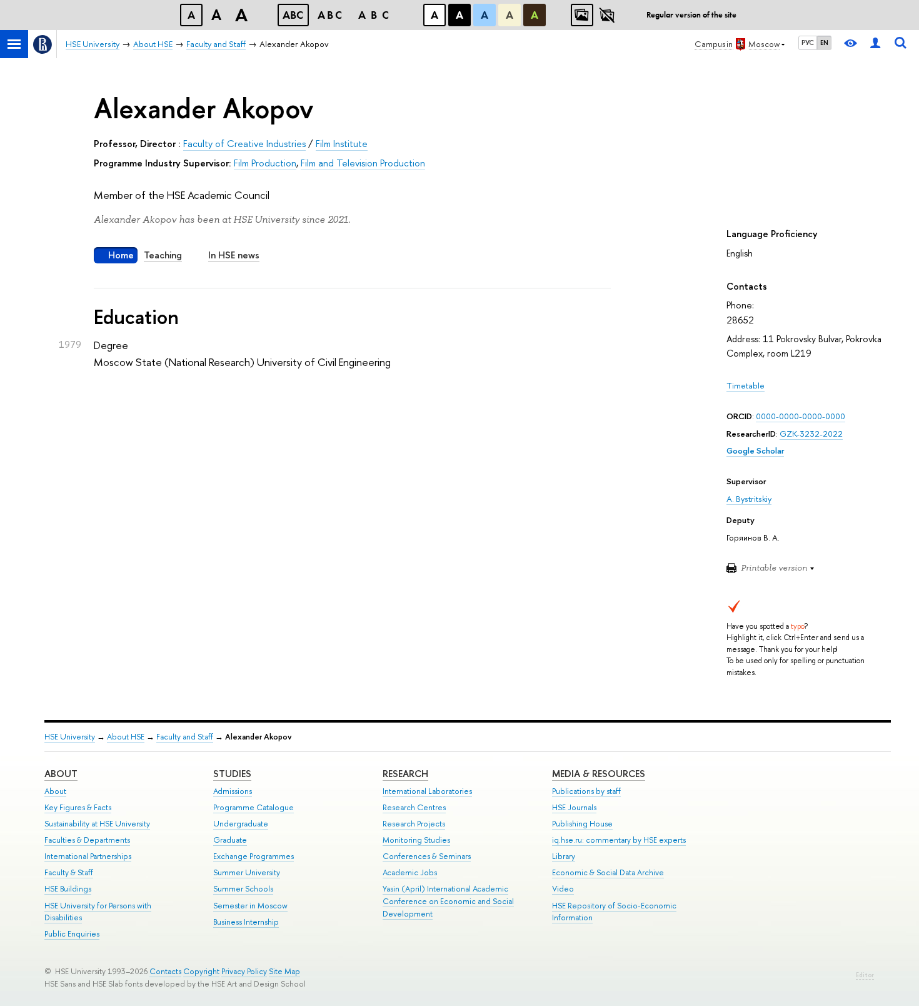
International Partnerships (87, 856)
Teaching (163, 255)
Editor (865, 975)
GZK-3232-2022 (811, 433)
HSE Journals (574, 807)
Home (121, 255)
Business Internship (246, 922)
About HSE (125, 736)
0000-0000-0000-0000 (800, 416)
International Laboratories (427, 791)
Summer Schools (243, 888)
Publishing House (582, 823)
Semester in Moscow (250, 905)
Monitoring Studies (416, 840)
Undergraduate (240, 823)
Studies (232, 773)
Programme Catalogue (253, 807)
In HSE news (233, 255)
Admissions (232, 791)
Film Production (265, 163)
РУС (807, 42)
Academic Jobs (410, 872)
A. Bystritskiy (748, 498)
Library (563, 856)
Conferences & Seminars (427, 856)
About (61, 773)
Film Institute (342, 143)
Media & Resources (598, 773)
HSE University (69, 736)
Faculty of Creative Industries (244, 143)
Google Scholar (755, 450)
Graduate (230, 840)
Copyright (201, 971)
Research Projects (414, 823)
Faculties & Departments (87, 840)
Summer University (246, 872)
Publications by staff (586, 791)
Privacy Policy (244, 971)
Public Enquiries (71, 933)
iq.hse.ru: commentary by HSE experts (619, 840)
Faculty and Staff (184, 736)
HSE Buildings (67, 888)
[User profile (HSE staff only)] (875, 44)
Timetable (745, 385)
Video (563, 888)
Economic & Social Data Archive (608, 872)
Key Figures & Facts (77, 807)
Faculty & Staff (68, 872)
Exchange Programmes (253, 856)
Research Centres (414, 807)
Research (405, 773)
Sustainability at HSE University (97, 823)
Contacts (165, 971)
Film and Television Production (363, 163)
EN (824, 42)
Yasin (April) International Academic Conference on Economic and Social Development (448, 901)
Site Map (284, 971)
